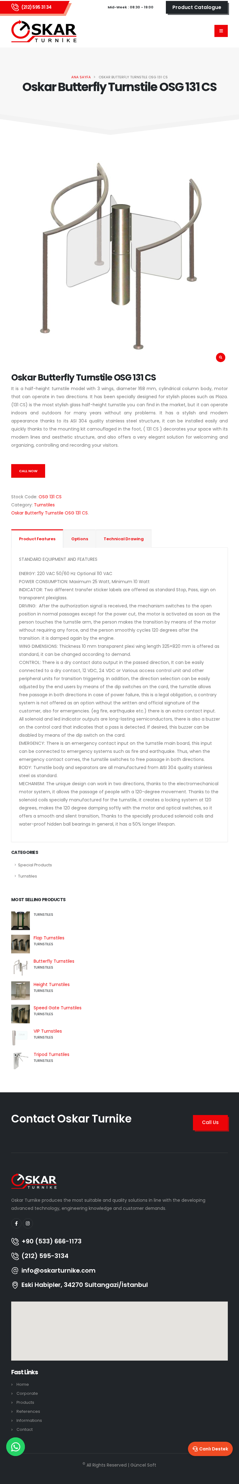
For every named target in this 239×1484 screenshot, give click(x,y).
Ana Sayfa (81, 77)
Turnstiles (44, 505)
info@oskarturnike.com (58, 1271)
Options (79, 539)
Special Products (35, 865)
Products (25, 1402)
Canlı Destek (213, 1449)
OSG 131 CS (50, 497)
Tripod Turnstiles (51, 1054)
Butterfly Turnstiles (54, 961)
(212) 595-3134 (44, 1256)
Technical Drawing (124, 539)
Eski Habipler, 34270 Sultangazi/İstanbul (84, 1285)
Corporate (27, 1393)
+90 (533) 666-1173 (51, 1241)
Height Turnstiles (52, 984)
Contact (24, 1429)
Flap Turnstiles (49, 938)
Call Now (28, 470)
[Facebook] (16, 1223)
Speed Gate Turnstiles (58, 1008)
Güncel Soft (143, 1465)
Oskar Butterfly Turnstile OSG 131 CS (49, 513)
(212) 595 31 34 (36, 7)
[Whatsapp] (15, 1446)
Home (22, 1384)
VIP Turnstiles (48, 1031)
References (28, 1411)
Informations (29, 1420)
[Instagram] (28, 1223)
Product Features (37, 539)
